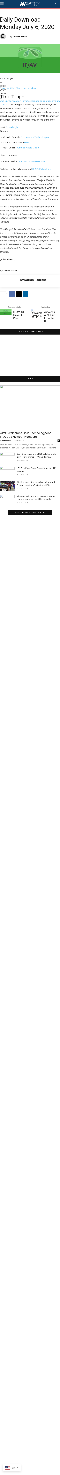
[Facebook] (12, 294)
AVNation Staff (5, 441)
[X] (19, 294)
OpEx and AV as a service (31, 161)
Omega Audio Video (28, 148)
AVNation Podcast (20, 36)
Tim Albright (12, 127)
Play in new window (26, 88)
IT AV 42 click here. (42, 169)
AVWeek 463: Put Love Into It (50, 317)
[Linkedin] (25, 294)
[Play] (1, 82)
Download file (7, 88)
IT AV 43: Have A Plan (18, 315)
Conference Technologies (35, 137)
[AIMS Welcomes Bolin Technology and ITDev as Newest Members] (30, 407)
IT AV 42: (4, 104)
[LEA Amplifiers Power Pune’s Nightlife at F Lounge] (7, 472)
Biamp (27, 142)
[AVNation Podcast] (10, 281)
